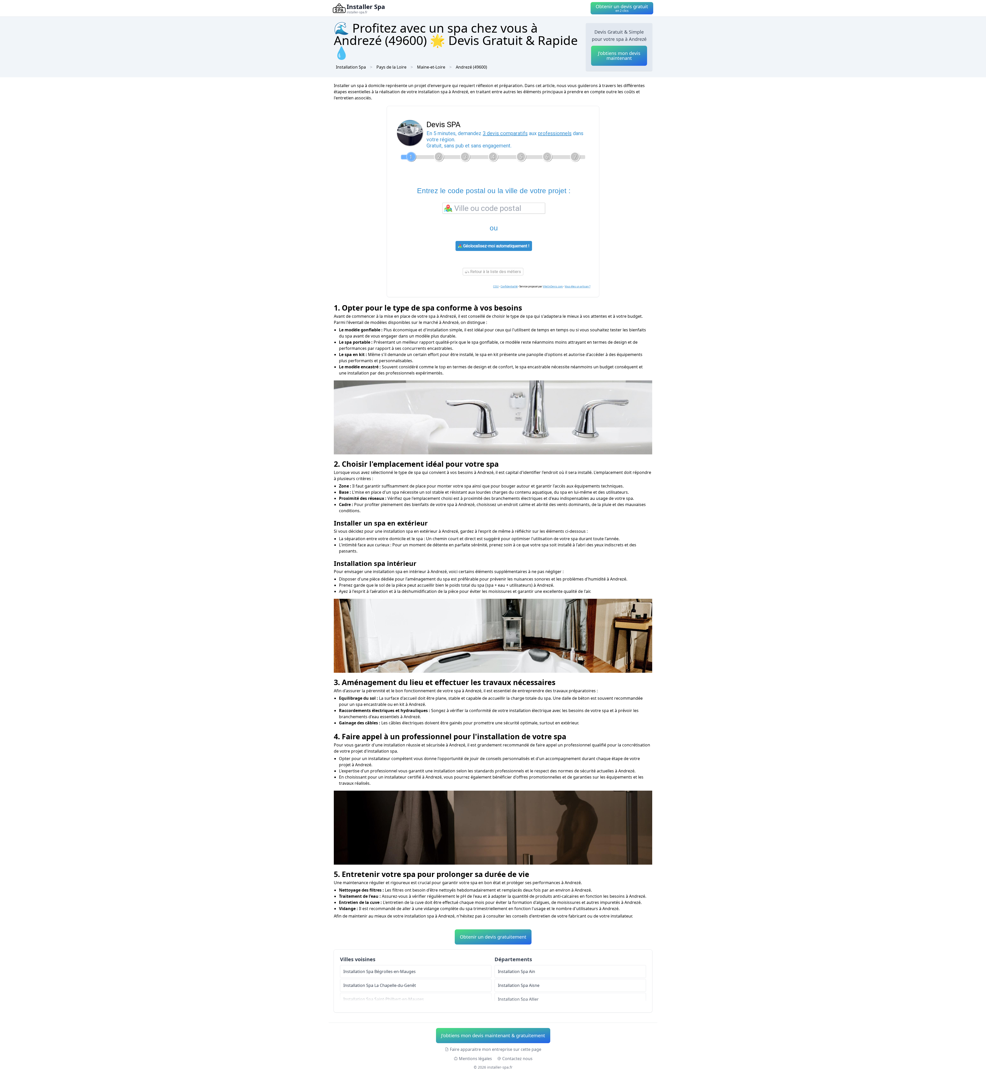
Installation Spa (351, 67)
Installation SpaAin (516, 971)
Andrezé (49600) (471, 67)
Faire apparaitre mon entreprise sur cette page (495, 1049)
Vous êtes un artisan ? (577, 286)
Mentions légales (475, 1058)
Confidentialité (509, 286)
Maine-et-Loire (431, 67)
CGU (496, 286)
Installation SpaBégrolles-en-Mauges (379, 971)
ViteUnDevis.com (553, 286)
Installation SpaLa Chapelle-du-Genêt (379, 985)
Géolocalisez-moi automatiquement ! (495, 246)
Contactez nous (517, 1058)
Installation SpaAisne (518, 985)
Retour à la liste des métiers (495, 271)
